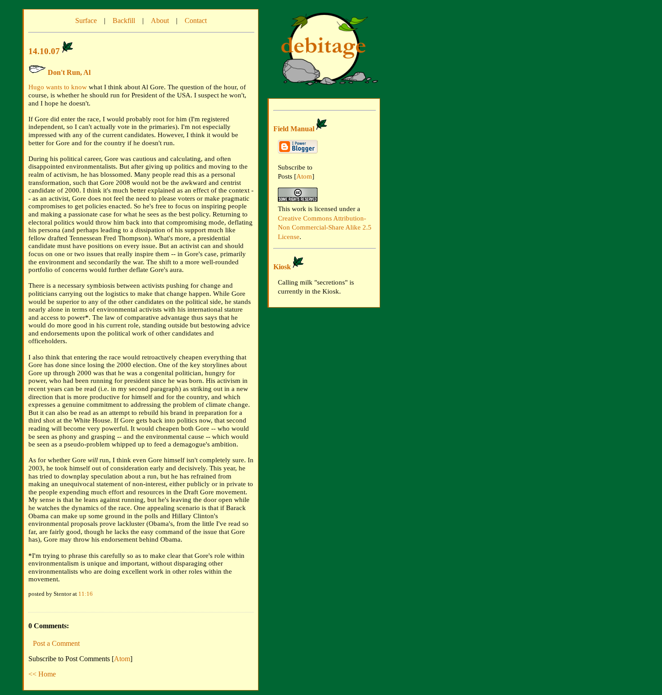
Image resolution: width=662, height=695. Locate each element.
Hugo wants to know (57, 87)
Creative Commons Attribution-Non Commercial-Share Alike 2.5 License (325, 227)
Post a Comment (56, 643)
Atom (122, 659)
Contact (196, 20)
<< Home (42, 674)
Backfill (124, 20)
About (160, 20)
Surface (86, 20)
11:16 (85, 593)
